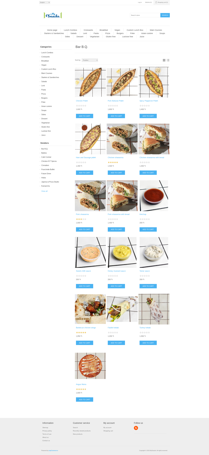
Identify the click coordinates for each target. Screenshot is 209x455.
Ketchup (143, 214)
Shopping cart (108, 431)
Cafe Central (46, 157)
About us (45, 437)
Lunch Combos (70, 30)
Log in (140, 2)
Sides (67, 37)
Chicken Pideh (82, 101)
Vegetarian (94, 37)
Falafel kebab (113, 328)
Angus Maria (81, 384)
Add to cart (84, 116)
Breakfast (104, 30)
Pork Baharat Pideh (116, 101)
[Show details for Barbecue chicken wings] (90, 309)
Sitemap (45, 427)
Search (165, 15)
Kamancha (45, 186)
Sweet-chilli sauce (83, 271)
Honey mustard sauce (117, 271)
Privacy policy (47, 431)
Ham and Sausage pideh (86, 157)
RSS (136, 428)
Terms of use (46, 434)
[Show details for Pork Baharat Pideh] (122, 82)
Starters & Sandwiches (54, 33)
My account (107, 427)
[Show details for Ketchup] (153, 195)
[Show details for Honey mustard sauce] (122, 252)
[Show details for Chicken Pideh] (90, 82)
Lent (85, 33)
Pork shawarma (82, 214)
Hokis (43, 178)
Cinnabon (45, 165)
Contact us (46, 440)
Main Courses (156, 30)
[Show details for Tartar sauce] (153, 252)
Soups (162, 33)
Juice (142, 37)
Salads (74, 33)
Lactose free (127, 37)
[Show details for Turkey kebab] (153, 309)
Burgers (120, 33)
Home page (52, 30)
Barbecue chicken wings (86, 328)
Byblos (44, 153)
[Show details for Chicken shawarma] (122, 139)
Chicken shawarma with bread (152, 157)
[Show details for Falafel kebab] (122, 309)
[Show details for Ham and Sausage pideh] (90, 139)
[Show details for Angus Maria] (90, 365)
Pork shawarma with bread (118, 214)
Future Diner (46, 174)
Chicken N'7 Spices (49, 161)
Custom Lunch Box (135, 30)
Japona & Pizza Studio (50, 182)
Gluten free (111, 37)
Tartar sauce (145, 271)
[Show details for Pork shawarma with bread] (122, 195)
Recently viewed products (82, 431)
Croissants (88, 30)
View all (44, 191)
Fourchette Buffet (48, 169)
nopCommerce (53, 450)
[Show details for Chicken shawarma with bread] (153, 139)
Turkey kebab (145, 328)
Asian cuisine (147, 33)
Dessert (80, 37)
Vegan (117, 30)
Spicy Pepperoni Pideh (149, 101)
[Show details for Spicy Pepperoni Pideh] (153, 82)
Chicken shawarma (115, 157)
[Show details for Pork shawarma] (90, 195)
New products (77, 434)
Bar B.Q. (44, 149)
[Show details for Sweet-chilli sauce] (90, 252)
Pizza (107, 33)
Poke (132, 33)
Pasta (96, 33)
